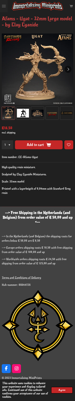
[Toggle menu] (4, 6)
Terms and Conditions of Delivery (21, 277)
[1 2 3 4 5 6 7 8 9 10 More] (7, 144)
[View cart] (71, 6)
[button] (8, 113)
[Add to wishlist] (68, 144)
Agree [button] (61, 390)
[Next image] (68, 69)
